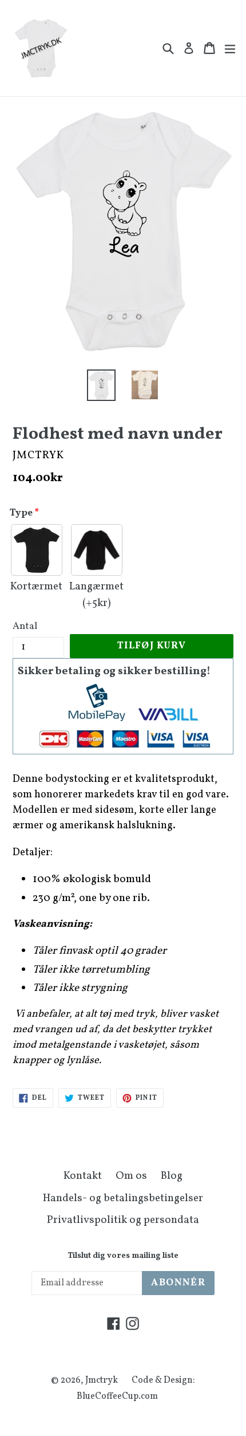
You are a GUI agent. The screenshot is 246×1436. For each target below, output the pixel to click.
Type (21, 513)
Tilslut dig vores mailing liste (123, 1256)
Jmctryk (101, 1380)
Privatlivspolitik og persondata (123, 1220)
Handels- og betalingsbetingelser (123, 1198)
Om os (131, 1176)
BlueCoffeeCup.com (117, 1396)
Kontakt (83, 1176)
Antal (25, 626)
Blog (171, 1176)
